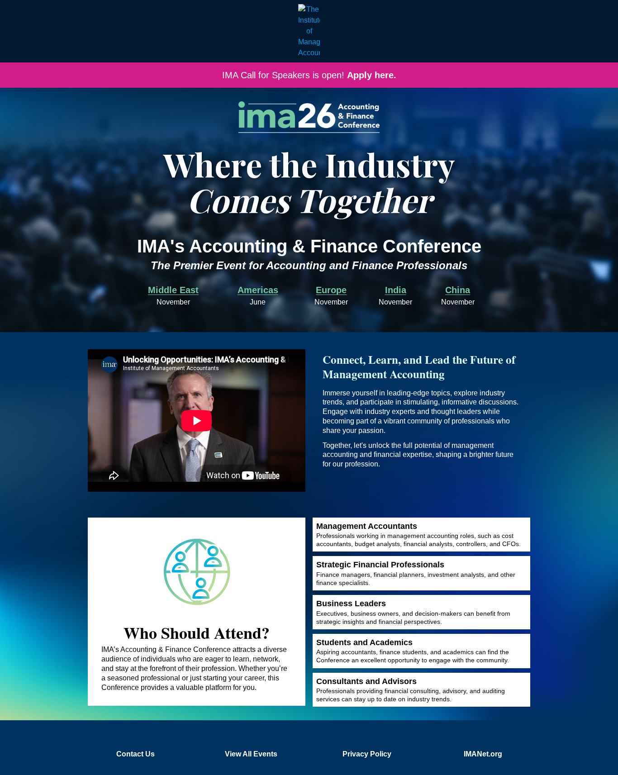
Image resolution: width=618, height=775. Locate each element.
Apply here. (371, 75)
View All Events (251, 754)
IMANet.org (483, 754)
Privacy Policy (366, 754)
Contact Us (135, 754)
